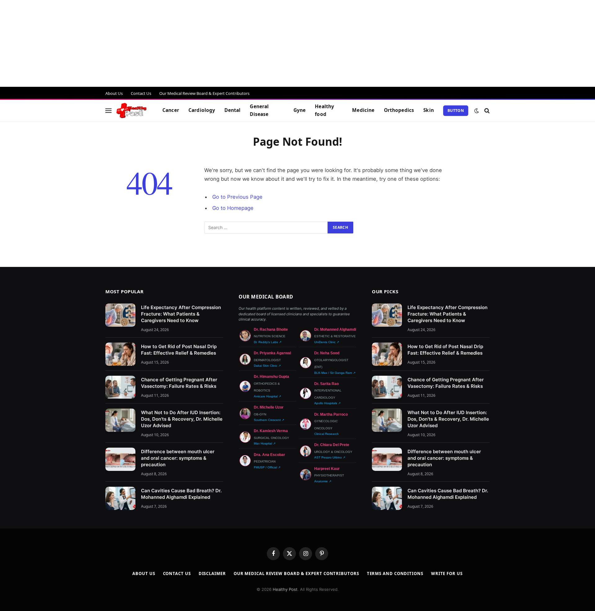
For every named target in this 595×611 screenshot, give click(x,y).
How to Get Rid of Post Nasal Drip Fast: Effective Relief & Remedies (179, 349)
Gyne (299, 110)
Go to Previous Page (237, 197)
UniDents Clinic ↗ (326, 342)
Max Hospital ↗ (264, 443)
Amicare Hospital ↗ (267, 396)
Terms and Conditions (395, 573)
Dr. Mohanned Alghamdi (335, 329)
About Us (114, 93)
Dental (232, 110)
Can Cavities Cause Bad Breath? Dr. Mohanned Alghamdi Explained (181, 494)
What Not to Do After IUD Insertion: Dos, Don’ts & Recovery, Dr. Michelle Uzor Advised (182, 419)
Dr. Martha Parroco (331, 414)
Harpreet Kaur (327, 469)
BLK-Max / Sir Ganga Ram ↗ (334, 372)
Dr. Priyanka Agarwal (272, 353)
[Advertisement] (186, 43)
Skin (428, 110)
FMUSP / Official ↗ (267, 467)
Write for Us (447, 573)
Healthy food (324, 110)
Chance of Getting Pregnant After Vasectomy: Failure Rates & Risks (179, 383)
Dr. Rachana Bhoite (271, 329)
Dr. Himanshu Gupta (271, 376)
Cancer (170, 110)
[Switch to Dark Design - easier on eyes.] (476, 110)
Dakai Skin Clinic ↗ (267, 365)
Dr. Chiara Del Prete (331, 445)
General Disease (259, 110)
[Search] (486, 110)
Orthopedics (399, 110)
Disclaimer (212, 573)
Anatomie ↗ (322, 481)
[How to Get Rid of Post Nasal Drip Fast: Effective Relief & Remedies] (120, 354)
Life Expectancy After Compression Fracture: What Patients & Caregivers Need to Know (181, 313)
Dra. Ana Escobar (269, 455)
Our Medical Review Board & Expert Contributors (204, 93)
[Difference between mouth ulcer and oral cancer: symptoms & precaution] (120, 459)
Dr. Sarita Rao (326, 384)
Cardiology (201, 110)
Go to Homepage (232, 208)
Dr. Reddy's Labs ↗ (267, 342)
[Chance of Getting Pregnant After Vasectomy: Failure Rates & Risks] (120, 387)
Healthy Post (285, 589)
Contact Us (141, 93)
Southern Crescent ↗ (269, 420)
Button (455, 110)
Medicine (363, 110)
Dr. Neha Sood (326, 353)
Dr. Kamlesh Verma (271, 431)
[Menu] (108, 110)
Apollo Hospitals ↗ (327, 403)
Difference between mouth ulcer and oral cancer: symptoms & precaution (177, 458)
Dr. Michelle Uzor (269, 407)
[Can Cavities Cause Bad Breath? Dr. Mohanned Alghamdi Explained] (120, 498)
